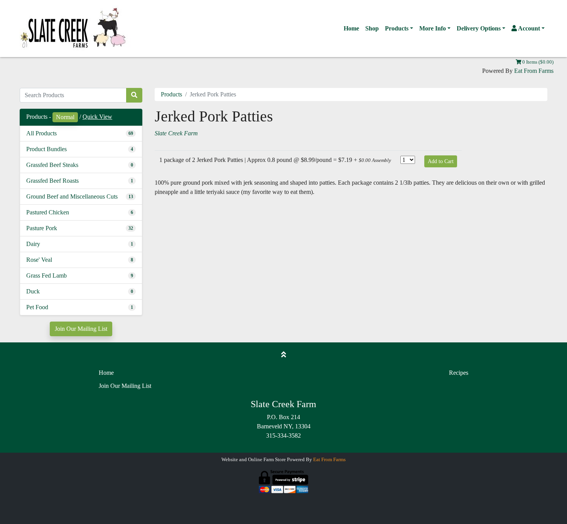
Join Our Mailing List (81, 328)
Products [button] (396, 28)
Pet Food (37, 307)
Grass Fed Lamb (46, 275)
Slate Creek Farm (176, 133)
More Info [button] (432, 28)
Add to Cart (441, 161)
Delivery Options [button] (479, 28)
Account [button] (528, 28)
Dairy (33, 244)
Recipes (458, 372)
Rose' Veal (39, 259)
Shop (372, 28)
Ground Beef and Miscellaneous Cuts (72, 196)
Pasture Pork (41, 228)
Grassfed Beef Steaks (52, 165)
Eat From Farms (534, 70)
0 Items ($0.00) (537, 62)
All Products (41, 133)
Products (171, 94)
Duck (33, 291)
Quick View (97, 116)
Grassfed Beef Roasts (52, 180)
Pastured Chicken (47, 212)
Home (351, 28)
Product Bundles (46, 149)
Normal (65, 117)
